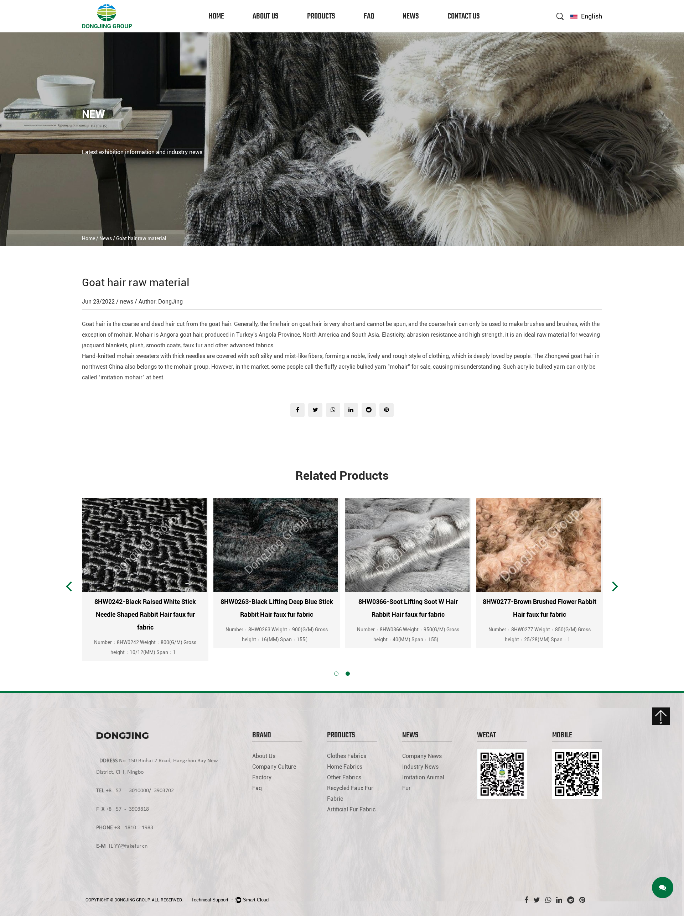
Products (321, 16)
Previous (68, 585)
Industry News (417, 30)
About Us (266, 16)
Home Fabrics (321, 30)
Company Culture (269, 30)
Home (216, 16)
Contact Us (463, 16)
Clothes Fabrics (323, 31)
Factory (261, 28)
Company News (418, 31)
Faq (369, 16)
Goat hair (93, 324)
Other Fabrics (344, 777)
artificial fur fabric (351, 809)
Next (615, 585)
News (411, 16)
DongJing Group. (132, 899)
